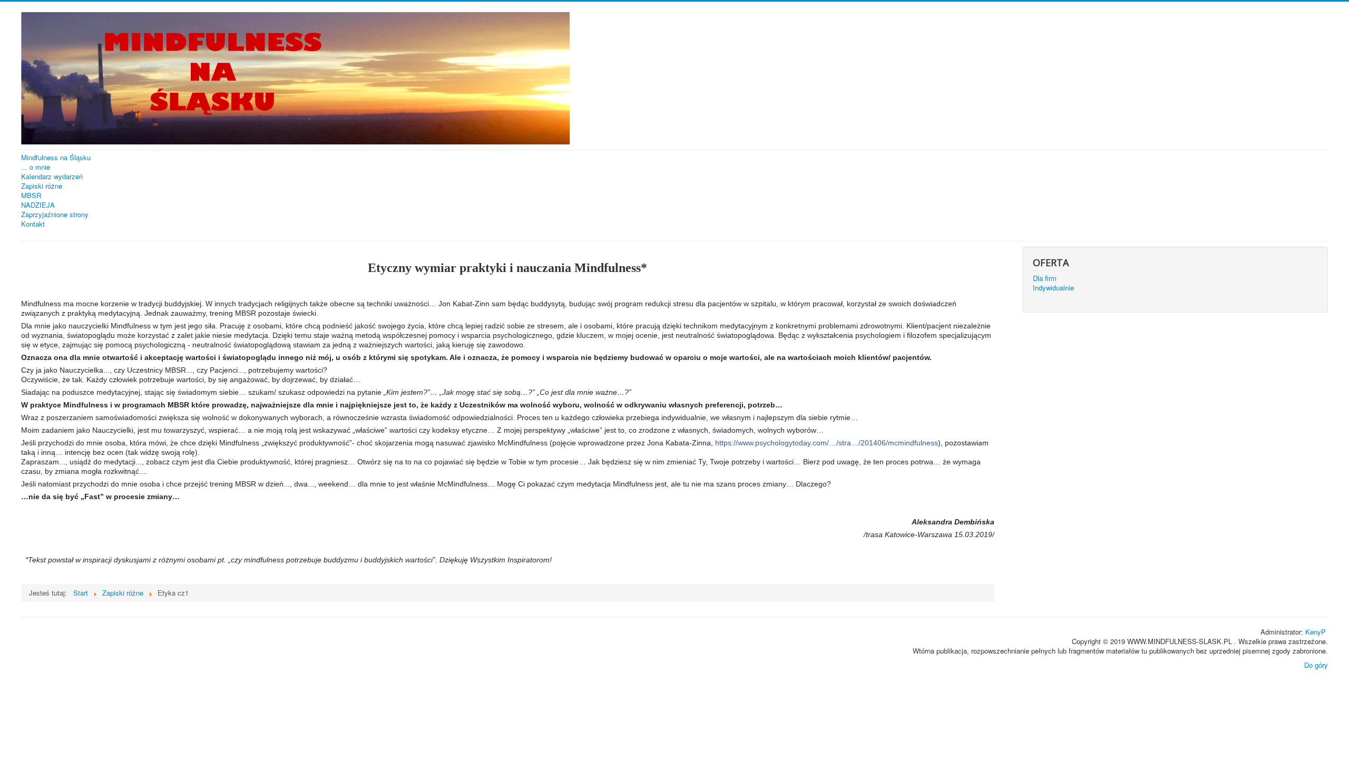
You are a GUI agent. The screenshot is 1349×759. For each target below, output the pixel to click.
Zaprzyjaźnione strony (55, 214)
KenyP (1315, 632)
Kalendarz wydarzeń (52, 176)
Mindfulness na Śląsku (56, 157)
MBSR (31, 195)
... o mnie (35, 167)
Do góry (1316, 665)
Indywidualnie (1053, 288)
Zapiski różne (41, 186)
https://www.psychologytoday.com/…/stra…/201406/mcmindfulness (826, 443)
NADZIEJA (38, 205)
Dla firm (1045, 278)
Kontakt (33, 224)
